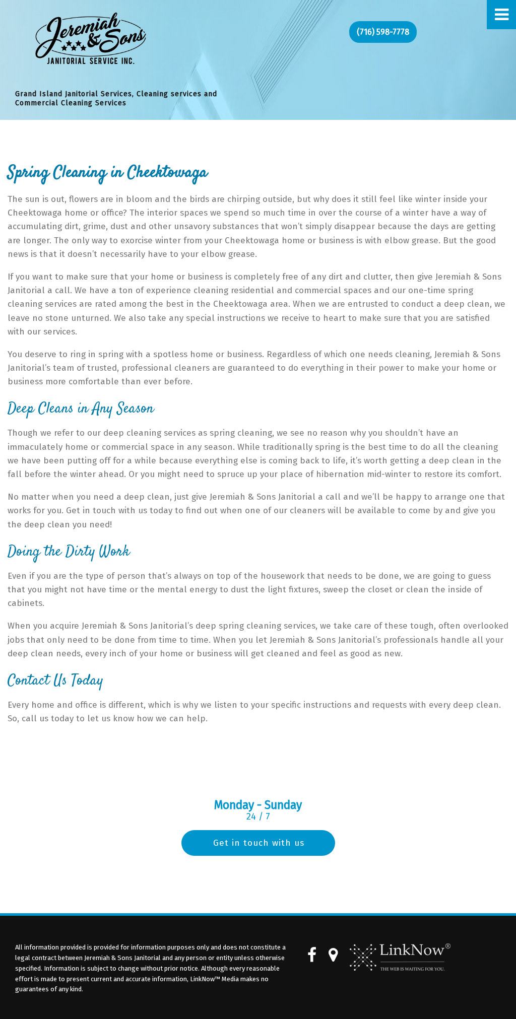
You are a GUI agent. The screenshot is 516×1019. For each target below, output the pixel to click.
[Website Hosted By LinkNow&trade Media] (400, 957)
